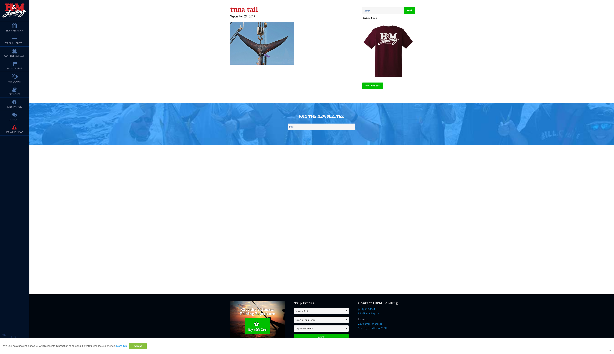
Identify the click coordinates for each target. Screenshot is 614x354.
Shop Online (14, 68)
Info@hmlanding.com (369, 313)
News (14, 132)
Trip (14, 30)
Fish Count (14, 81)
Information (14, 107)
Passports (14, 94)
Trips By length (14, 43)
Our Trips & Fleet (14, 56)
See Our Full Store (372, 85)
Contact (14, 119)
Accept (138, 346)
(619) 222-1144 (366, 309)
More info (121, 346)
